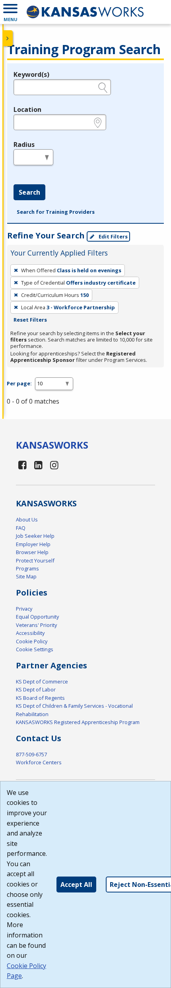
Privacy (24, 608)
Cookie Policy (31, 641)
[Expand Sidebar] (8, 38)
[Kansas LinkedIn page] (38, 464)
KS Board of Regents (40, 697)
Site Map (26, 576)
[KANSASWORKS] (85, 12)
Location (27, 109)
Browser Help (32, 552)
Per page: (19, 383)
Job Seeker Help (35, 535)
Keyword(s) (31, 74)
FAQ (20, 527)
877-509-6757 (31, 754)
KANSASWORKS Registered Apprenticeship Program (78, 722)
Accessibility (30, 633)
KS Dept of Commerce (42, 681)
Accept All (76, 884)
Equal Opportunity (37, 616)
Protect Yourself (35, 560)
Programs (27, 568)
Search (29, 192)
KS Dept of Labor (36, 689)
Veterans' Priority (36, 625)
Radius (24, 144)
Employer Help (33, 544)
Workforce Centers (39, 762)
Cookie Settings (34, 649)
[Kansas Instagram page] (54, 464)
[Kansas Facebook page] (22, 464)
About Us (27, 519)
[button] (10, 12)
